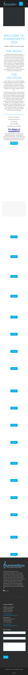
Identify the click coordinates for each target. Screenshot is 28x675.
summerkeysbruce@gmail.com (10, 615)
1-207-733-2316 (7, 624)
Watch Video (12, 185)
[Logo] (10, 3)
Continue (14, 143)
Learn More (14, 236)
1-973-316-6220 (7, 613)
